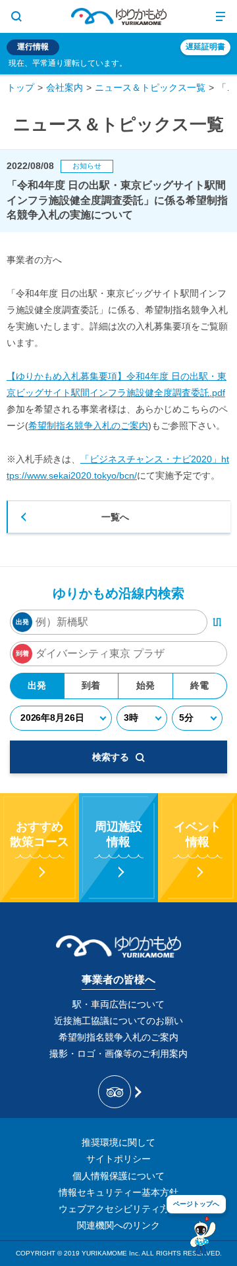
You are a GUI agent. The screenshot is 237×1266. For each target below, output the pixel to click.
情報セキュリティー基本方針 (118, 1192)
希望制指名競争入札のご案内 (88, 425)
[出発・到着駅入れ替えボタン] (217, 622)
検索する (110, 757)
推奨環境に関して (118, 1142)
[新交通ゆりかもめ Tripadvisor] (119, 1091)
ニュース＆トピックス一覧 (150, 87)
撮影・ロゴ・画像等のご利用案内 (118, 1053)
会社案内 (64, 87)
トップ (20, 87)
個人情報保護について (118, 1176)
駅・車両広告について (118, 1004)
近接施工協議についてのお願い (118, 1020)
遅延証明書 (205, 46)
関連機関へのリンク (118, 1225)
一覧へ (115, 517)
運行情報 (33, 46)
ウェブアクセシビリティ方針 (118, 1209)
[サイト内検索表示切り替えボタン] (16, 16)
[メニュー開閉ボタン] (220, 16)
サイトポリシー (118, 1159)
